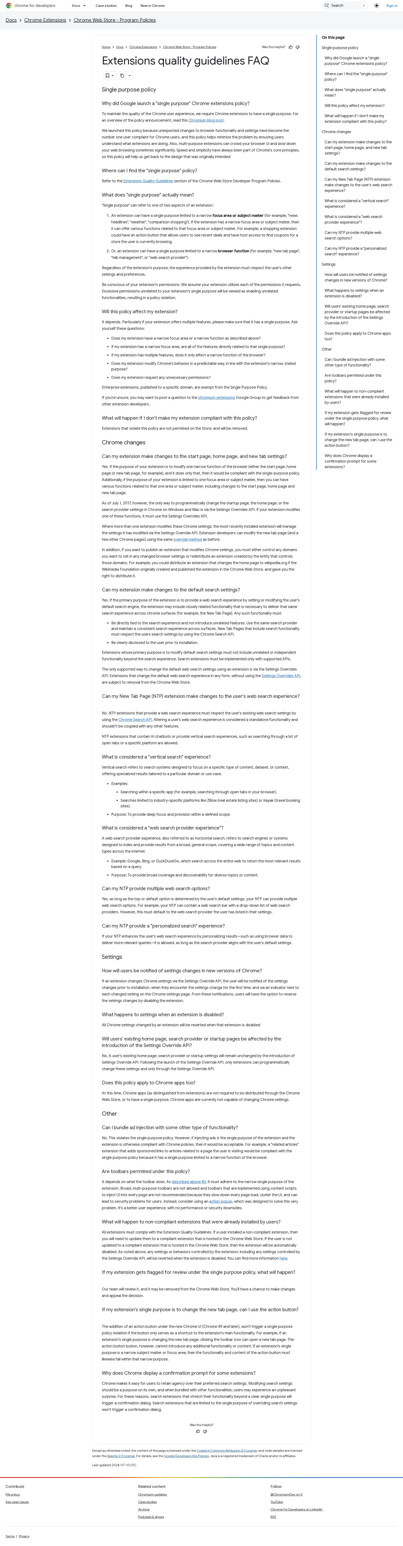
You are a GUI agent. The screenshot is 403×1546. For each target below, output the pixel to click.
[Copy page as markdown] (122, 76)
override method (188, 539)
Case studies (106, 6)
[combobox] (345, 5)
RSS (273, 1517)
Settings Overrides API (281, 676)
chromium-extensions (216, 397)
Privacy (24, 1536)
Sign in (392, 6)
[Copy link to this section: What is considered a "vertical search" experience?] (215, 757)
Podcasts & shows (151, 1517)
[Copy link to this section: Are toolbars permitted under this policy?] (194, 1172)
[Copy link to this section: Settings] (127, 957)
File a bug (13, 1494)
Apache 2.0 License (121, 1456)
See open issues (17, 1502)
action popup (220, 1201)
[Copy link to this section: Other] (121, 1114)
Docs (76, 6)
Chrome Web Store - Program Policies (115, 20)
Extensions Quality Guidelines (148, 181)
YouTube (277, 1502)
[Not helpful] (297, 47)
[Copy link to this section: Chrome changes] (150, 443)
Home (106, 47)
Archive (143, 1509)
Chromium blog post (206, 120)
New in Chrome (153, 6)
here (283, 1258)
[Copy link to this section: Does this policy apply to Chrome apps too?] (200, 1083)
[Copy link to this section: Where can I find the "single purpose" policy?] (201, 171)
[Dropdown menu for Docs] (85, 5)
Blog (128, 6)
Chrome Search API (135, 719)
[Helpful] (290, 47)
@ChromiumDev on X (286, 1494)
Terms (10, 1536)
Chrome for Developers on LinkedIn (297, 1509)
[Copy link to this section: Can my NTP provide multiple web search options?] (214, 889)
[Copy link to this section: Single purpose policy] (160, 90)
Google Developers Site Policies (186, 1456)
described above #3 (189, 1182)
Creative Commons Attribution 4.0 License (227, 1451)
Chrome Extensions (45, 20)
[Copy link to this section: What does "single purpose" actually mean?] (198, 195)
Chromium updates (152, 1494)
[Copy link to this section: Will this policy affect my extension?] (182, 312)
